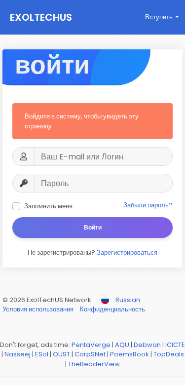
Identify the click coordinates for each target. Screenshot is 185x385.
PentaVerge (91, 344)
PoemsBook (129, 354)
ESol (41, 354)
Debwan (147, 344)
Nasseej (17, 354)
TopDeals (168, 354)
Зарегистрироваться (127, 252)
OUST (61, 354)
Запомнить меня (48, 206)
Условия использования (38, 309)
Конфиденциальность (112, 309)
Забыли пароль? (148, 205)
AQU (122, 344)
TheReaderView (94, 364)
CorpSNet (90, 354)
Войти (93, 227)
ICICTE (175, 344)
